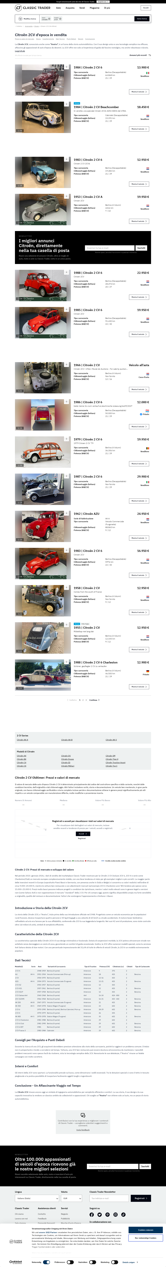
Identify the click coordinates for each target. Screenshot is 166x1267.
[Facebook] (92, 1214)
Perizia (77, 103)
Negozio (64, 1214)
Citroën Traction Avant (115, 762)
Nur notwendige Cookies (145, 1238)
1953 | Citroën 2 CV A (88, 197)
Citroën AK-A (22, 740)
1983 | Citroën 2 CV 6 (88, 160)
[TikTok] (123, 1214)
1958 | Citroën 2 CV (87, 588)
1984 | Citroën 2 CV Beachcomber (96, 107)
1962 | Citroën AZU (86, 514)
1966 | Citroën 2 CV (87, 365)
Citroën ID (65, 762)
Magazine (94, 7)
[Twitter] (99, 1214)
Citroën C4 (21, 762)
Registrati (82, 838)
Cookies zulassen (145, 1230)
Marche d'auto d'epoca (71, 1223)
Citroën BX (21, 759)
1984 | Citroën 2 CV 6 (88, 67)
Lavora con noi (21, 1218)
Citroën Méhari (67, 766)
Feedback (42, 1218)
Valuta (64, 1191)
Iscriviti (141, 248)
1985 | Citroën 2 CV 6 (88, 310)
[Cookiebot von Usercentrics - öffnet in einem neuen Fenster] (15, 1262)
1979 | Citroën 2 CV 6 (88, 439)
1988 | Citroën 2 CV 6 (88, 273)
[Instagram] (115, 1214)
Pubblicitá (65, 1218)
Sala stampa (20, 1223)
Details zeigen (129, 1262)
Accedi (146, 8)
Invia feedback (83, 1130)
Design (80, 39)
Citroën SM (110, 756)
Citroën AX (21, 756)
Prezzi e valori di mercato (24, 39)
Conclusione (90, 39)
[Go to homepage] (32, 7)
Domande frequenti (46, 1223)
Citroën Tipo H (112, 759)
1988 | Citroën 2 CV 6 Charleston (96, 662)
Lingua (18, 1191)
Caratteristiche (48, 39)
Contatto (42, 1214)
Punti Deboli (71, 39)
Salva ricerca (142, 19)
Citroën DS (66, 756)
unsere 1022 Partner (48, 1232)
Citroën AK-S (111, 740)
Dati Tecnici (60, 39)
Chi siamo (19, 1214)
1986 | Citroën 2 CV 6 (88, 402)
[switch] (70, 1262)
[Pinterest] (107, 1214)
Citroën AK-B (66, 740)
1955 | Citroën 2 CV (87, 628)
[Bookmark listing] (66, 66)
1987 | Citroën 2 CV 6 (88, 476)
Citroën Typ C (111, 766)
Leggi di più (20, 51)
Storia (38, 39)
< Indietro (18, 26)
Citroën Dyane (67, 759)
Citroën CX (21, 766)
